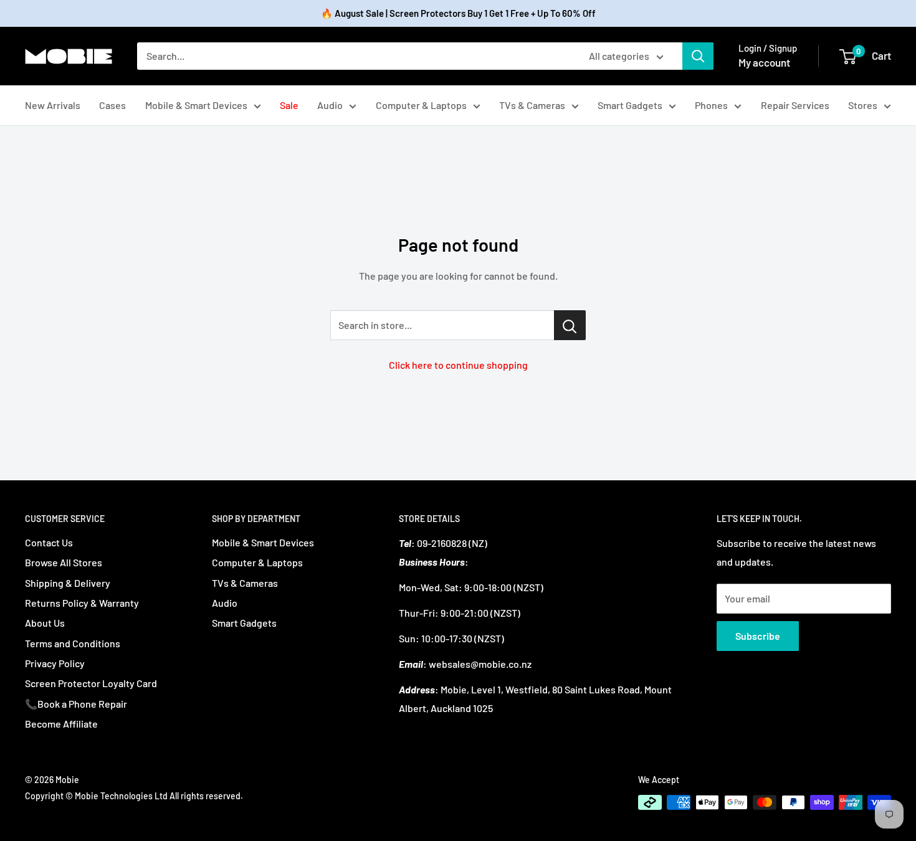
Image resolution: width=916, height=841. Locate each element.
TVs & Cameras (532, 105)
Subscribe (757, 636)
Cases (112, 105)
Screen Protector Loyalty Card (91, 683)
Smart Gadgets (630, 105)
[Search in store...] (570, 325)
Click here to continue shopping (458, 365)
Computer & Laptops (421, 105)
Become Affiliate (61, 723)
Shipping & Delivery (67, 583)
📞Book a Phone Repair (76, 704)
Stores (862, 105)
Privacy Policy (55, 663)
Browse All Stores (63, 562)
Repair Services (795, 105)
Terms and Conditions (72, 643)
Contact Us (49, 542)
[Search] (697, 56)
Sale (289, 105)
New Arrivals (52, 105)
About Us (45, 623)
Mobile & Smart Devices (196, 105)
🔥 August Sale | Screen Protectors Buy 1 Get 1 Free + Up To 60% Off (458, 13)
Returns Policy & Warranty (82, 603)
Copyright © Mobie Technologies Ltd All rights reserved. (134, 796)
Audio (330, 105)
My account (764, 62)
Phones (711, 105)
